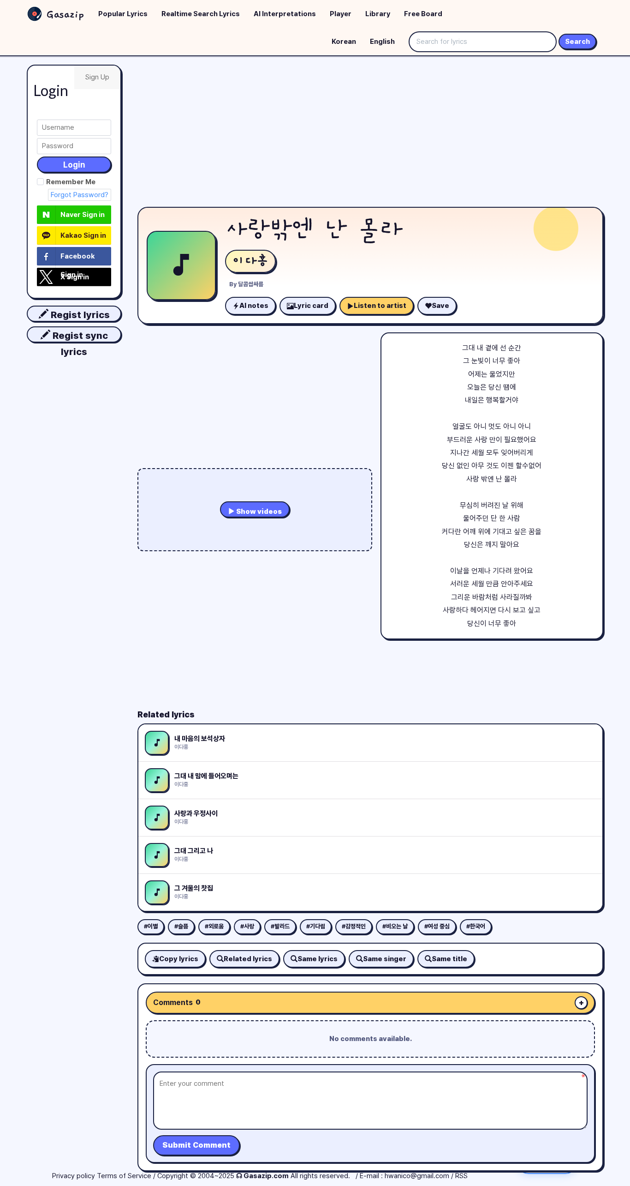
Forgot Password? (79, 195)
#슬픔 (181, 926)
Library (377, 14)
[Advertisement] (370, 134)
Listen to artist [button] (380, 305)
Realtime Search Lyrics (200, 14)
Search (577, 41)
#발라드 (280, 926)
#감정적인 (354, 926)
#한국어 (475, 926)
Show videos (258, 511)
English (382, 41)
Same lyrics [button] (317, 959)
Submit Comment (196, 1145)
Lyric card (311, 305)
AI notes (253, 305)
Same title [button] (449, 959)
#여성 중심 (437, 926)
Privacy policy (73, 1176)
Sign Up (97, 77)
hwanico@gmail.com (417, 1176)
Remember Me (70, 182)
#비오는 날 (395, 926)
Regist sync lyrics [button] (79, 336)
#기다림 (315, 926)
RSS (461, 1176)
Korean (344, 41)
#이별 (151, 926)
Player (340, 14)
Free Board (423, 14)
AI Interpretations (285, 14)
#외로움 (214, 926)
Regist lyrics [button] (79, 314)
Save (440, 305)
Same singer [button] (384, 959)
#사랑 (247, 926)
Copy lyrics (178, 959)
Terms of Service (124, 1176)
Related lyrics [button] (248, 959)
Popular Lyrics (123, 14)
